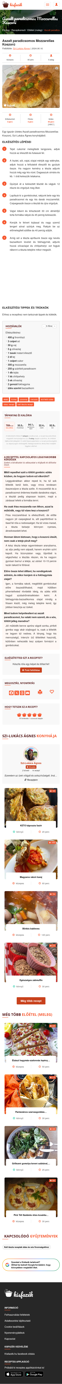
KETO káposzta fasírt (31, 825)
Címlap (5, 30)
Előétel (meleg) (34, 30)
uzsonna (23, 399)
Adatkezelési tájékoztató (18, 1320)
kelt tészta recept (25, 404)
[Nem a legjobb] (19, 714)
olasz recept (9, 404)
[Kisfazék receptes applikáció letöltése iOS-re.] (14, 1374)
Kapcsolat (10, 1338)
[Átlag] (29, 714)
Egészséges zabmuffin (31, 980)
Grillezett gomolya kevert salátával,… (31, 1163)
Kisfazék (16, 5)
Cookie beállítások (14, 1326)
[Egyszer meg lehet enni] (24, 714)
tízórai (14, 399)
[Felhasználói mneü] (47, 4)
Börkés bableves (31, 928)
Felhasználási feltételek (17, 1314)
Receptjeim (32, 779)
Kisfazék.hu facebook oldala (20, 1353)
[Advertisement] (31, 279)
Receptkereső (18, 30)
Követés (32, 767)
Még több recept (31, 1001)
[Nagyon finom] (39, 714)
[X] (16, 692)
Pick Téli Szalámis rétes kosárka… (31, 1214)
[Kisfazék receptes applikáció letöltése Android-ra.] (34, 1374)
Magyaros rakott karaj (31, 876)
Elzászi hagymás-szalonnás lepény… (31, 1060)
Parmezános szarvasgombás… (31, 1111)
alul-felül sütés (47, 399)
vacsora (34, 399)
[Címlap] (4, 4)
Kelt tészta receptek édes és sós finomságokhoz (26, 1247)
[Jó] (34, 714)
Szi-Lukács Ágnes (21, 48)
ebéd (6, 399)
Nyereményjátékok (15, 1332)
